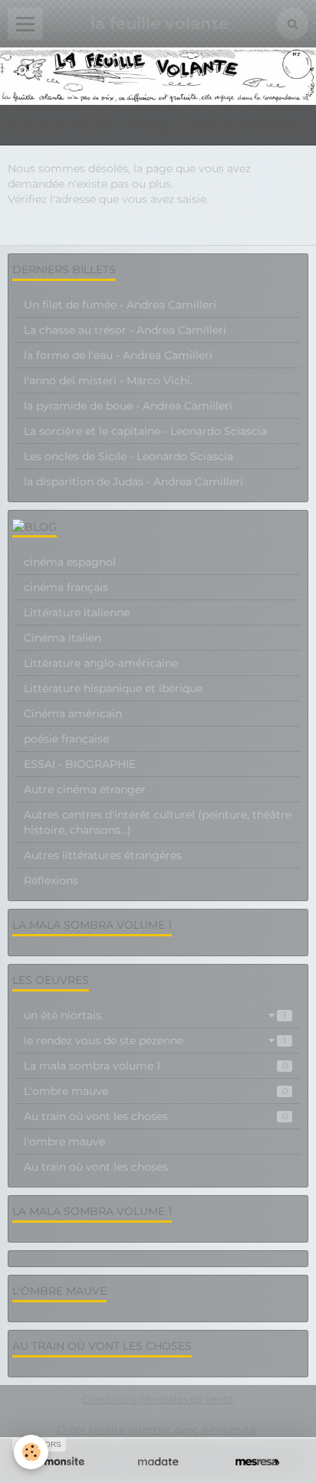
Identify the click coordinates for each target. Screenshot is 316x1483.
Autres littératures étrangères (103, 855)
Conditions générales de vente (158, 1399)
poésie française (66, 739)
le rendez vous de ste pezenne (155, 1040)
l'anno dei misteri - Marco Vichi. (108, 380)
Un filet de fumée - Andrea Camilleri (120, 305)
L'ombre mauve (156, 1091)
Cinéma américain (73, 713)
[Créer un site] (58, 1462)
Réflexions (51, 880)
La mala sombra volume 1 (156, 1066)
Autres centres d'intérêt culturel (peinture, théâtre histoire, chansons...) (157, 822)
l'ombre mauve (64, 1141)
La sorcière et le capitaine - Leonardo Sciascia (145, 431)
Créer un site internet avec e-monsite (156, 1429)
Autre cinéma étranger (85, 789)
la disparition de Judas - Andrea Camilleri (133, 481)
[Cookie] (31, 1452)
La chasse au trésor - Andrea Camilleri (125, 330)
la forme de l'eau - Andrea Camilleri (118, 355)
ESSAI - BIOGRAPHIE (80, 764)
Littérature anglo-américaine (101, 663)
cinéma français (66, 587)
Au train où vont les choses (156, 1116)
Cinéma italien (62, 638)
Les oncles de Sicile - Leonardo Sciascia (128, 456)
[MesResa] (257, 1462)
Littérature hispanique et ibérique (113, 688)
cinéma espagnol (70, 562)
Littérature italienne (77, 612)
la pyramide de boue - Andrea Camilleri (128, 406)
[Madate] (157, 1462)
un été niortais (155, 1015)
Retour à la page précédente (84, 230)
